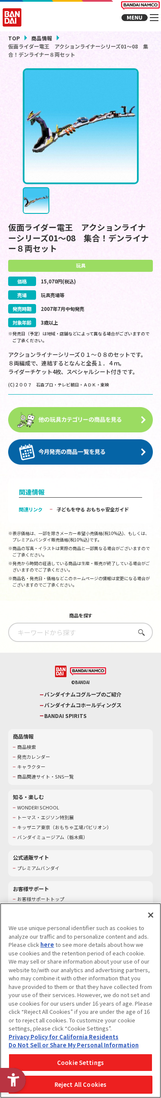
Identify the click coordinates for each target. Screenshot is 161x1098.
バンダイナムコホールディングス (83, 705)
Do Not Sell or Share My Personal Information (74, 1045)
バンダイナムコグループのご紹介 (83, 694)
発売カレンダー (33, 757)
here (47, 944)
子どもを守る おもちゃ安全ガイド (93, 509)
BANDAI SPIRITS (65, 716)
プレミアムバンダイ (38, 868)
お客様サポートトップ (40, 899)
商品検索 (26, 747)
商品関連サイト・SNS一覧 (45, 777)
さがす (139, 632)
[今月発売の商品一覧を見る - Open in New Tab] (80, 452)
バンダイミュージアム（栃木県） (52, 837)
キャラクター (31, 767)
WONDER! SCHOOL (38, 808)
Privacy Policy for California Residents (63, 1037)
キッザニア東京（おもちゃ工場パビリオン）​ (64, 827)
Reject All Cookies (80, 1084)
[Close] (150, 915)
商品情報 (41, 38)
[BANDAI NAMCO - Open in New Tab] (88, 671)
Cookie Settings (80, 1062)
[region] (80, 1000)
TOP (14, 38)
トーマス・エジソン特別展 (45, 818)
